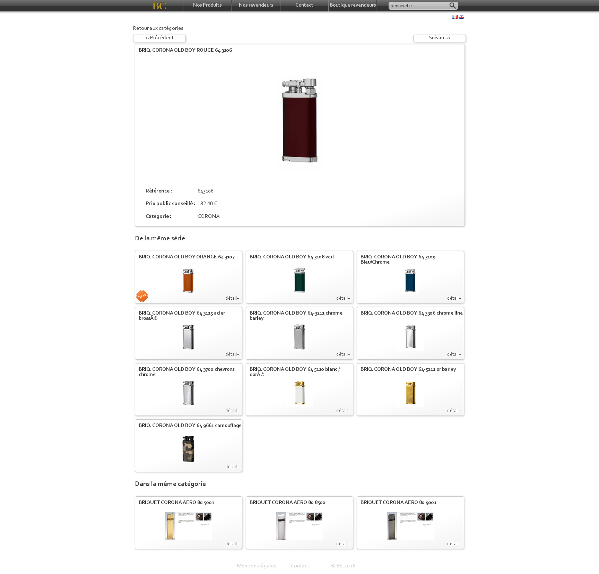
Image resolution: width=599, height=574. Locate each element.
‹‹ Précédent (160, 38)
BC (159, 5)
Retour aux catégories (158, 28)
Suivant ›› (440, 38)
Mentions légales (256, 566)
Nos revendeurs (256, 5)
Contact (304, 5)
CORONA (208, 216)
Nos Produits (207, 5)
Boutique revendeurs (353, 5)
